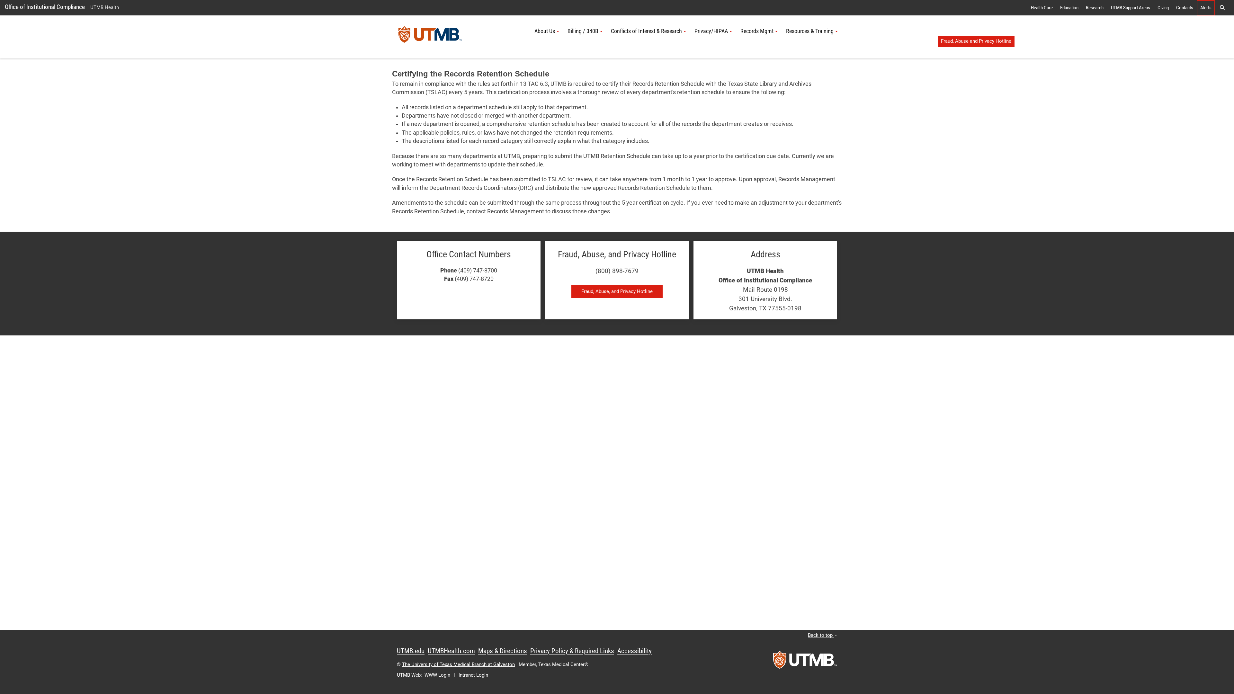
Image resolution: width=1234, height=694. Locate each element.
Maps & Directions (502, 651)
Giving (1163, 8)
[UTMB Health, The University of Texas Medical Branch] (805, 662)
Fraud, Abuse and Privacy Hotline (976, 41)
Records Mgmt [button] (756, 31)
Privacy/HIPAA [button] (711, 31)
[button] (1222, 7)
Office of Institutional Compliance (45, 7)
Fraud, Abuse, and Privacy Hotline (617, 291)
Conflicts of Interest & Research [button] (646, 31)
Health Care (1042, 8)
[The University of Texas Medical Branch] (430, 37)
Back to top (821, 635)
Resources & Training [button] (810, 31)
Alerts (1206, 8)
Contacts (1184, 8)
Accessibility (634, 651)
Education (1069, 8)
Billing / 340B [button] (583, 31)
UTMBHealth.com (451, 651)
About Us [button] (544, 31)
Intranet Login (473, 675)
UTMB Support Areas (1130, 8)
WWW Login (437, 675)
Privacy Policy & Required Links (572, 651)
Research (1095, 8)
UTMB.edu (411, 651)
